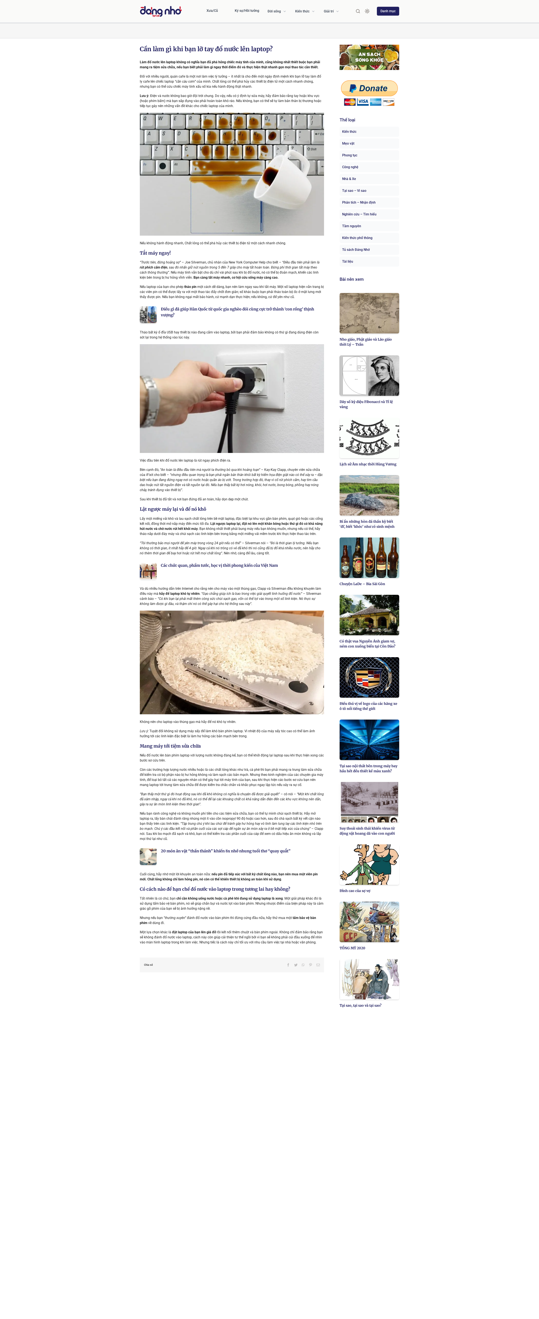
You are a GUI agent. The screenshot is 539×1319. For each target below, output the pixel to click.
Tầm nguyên (351, 226)
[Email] (318, 965)
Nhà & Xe (349, 179)
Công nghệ (350, 167)
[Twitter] (296, 965)
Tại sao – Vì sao (354, 191)
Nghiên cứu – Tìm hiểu (359, 214)
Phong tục (349, 155)
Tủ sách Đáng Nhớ (356, 250)
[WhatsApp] (303, 965)
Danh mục (388, 11)
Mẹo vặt (348, 143)
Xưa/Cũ (212, 11)
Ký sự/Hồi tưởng (247, 11)
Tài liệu (347, 261)
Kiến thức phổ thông (357, 238)
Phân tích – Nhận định (359, 202)
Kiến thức (349, 132)
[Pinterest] (310, 965)
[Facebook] (288, 965)
